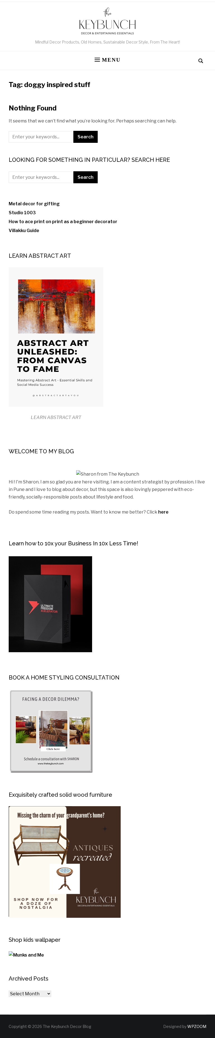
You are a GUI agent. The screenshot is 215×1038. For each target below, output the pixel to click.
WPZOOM (196, 1026)
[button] (108, 60)
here (163, 512)
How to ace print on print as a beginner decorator (63, 221)
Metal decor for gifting (34, 203)
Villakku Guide (24, 230)
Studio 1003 (22, 212)
